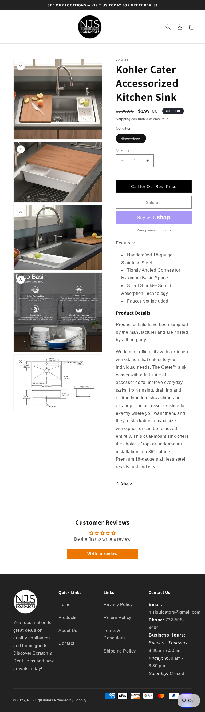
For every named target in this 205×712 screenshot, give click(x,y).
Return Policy (117, 617)
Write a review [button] (102, 554)
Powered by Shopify (70, 700)
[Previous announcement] (10, 5)
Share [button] (126, 483)
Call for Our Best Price (153, 186)
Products (67, 617)
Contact (66, 643)
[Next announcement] (194, 5)
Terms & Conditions (115, 634)
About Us (67, 630)
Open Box (133, 139)
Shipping (123, 119)
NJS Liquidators (40, 700)
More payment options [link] (153, 230)
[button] (11, 27)
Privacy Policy (118, 604)
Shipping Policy (120, 651)
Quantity (123, 150)
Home (64, 604)
